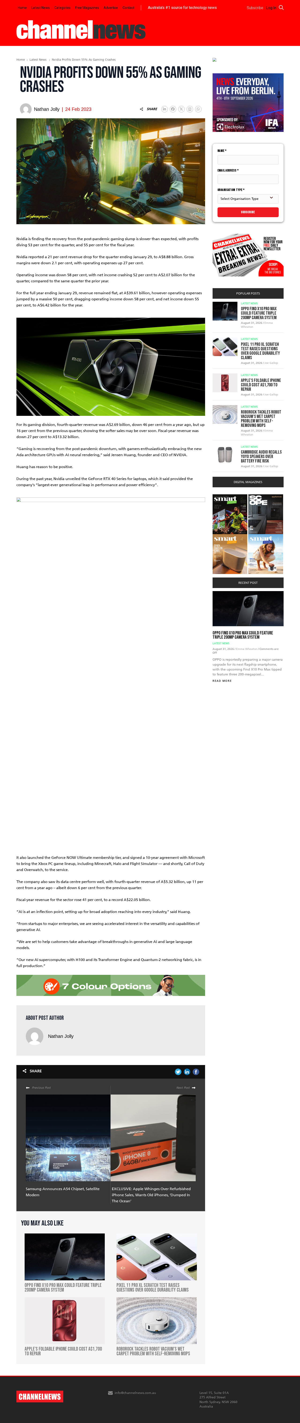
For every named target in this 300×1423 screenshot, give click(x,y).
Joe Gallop (271, 363)
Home (22, 8)
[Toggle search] (281, 7)
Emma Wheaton (247, 649)
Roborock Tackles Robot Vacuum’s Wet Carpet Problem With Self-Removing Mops (261, 418)
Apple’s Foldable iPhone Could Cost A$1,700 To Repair (261, 385)
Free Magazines (87, 8)
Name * (222, 151)
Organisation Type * (231, 190)
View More (222, 497)
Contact (128, 8)
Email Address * (228, 170)
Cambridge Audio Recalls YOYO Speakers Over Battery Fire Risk (261, 456)
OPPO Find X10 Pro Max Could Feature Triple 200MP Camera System (259, 313)
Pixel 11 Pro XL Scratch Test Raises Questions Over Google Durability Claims (260, 351)
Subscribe (248, 212)
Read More (222, 680)
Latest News (40, 8)
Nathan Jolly (61, 1036)
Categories (62, 8)
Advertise (111, 8)
